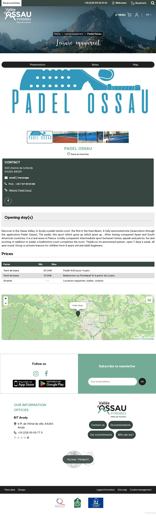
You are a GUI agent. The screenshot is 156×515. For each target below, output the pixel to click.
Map (135, 64)
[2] (18, 437)
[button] (129, 15)
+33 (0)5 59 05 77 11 (30, 432)
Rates (95, 64)
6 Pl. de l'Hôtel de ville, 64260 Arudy (35, 425)
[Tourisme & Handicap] (95, 503)
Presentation (37, 64)
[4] (24, 437)
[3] (21, 437)
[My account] (136, 14)
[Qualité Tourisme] (60, 503)
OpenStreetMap (148, 339)
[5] (28, 437)
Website (20, 190)
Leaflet (136, 339)
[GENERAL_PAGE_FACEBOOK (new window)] (9, 200)
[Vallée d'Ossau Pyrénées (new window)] (24, 383)
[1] (15, 437)
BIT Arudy (21, 417)
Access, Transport (78, 459)
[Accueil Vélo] (77, 503)
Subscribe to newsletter (117, 366)
